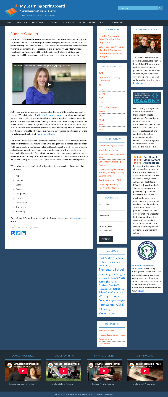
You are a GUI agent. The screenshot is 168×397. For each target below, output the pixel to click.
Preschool (115, 288)
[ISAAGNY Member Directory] (147, 98)
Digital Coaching (116, 301)
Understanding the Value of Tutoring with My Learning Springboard (111, 172)
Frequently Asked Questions (112, 335)
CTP (101, 89)
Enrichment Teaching (108, 285)
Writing (103, 296)
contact (79, 218)
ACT (101, 73)
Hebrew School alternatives (50, 115)
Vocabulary (104, 265)
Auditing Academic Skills (110, 180)
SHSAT (102, 124)
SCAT (101, 120)
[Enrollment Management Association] (147, 160)
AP (100, 85)
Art (123, 289)
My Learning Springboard (42, 6)
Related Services (106, 330)
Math (101, 258)
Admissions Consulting (111, 292)
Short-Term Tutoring (108, 150)
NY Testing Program (108, 107)
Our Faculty (104, 343)
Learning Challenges (112, 274)
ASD (116, 278)
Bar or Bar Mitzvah (45, 134)
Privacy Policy (105, 339)
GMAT (102, 93)
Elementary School (111, 269)
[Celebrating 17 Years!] (147, 43)
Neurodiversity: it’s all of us (112, 145)
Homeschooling (108, 278)
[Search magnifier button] (160, 8)
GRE (101, 98)
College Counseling (109, 262)
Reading (112, 281)
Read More (143, 290)
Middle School (114, 258)
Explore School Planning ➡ (63, 384)
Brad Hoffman (139, 265)
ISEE (101, 102)
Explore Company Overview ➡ (23, 384)
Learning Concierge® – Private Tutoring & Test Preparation (110, 39)
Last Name (104, 215)
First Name (104, 204)
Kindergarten (107, 313)
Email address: (106, 226)
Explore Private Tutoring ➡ (104, 384)
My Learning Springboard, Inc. (83, 394)
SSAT (101, 128)
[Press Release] (147, 251)
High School (107, 304)
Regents (102, 111)
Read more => (139, 83)
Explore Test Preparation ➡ (145, 384)
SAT (101, 115)
